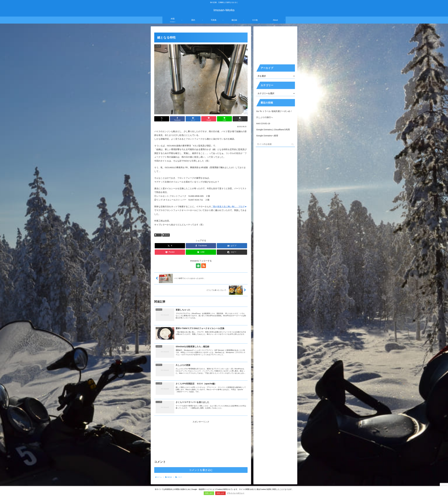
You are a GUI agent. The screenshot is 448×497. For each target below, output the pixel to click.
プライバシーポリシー (235, 493)
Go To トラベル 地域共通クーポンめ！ (274, 111)
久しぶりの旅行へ (264, 117)
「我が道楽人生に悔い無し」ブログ (228, 206)
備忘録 (167, 235)
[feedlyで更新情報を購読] (198, 265)
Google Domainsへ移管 (267, 135)
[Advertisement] (201, 440)
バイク (159, 235)
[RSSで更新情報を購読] (203, 265)
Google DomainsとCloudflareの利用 (273, 129)
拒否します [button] (220, 493)
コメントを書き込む (201, 470)
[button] (240, 118)
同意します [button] (209, 493)
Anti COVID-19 (263, 123)
